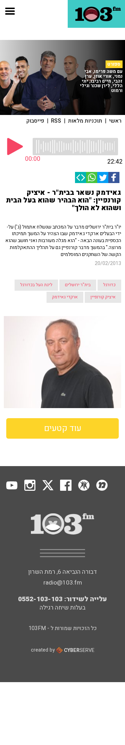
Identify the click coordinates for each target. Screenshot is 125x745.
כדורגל (109, 285)
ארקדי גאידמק (65, 297)
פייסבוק (35, 120)
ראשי (115, 120)
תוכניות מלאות (85, 120)
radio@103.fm (62, 583)
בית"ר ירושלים (78, 285)
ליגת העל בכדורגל (36, 285)
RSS (56, 120)
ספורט (113, 64)
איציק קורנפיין (103, 297)
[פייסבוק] (113, 177)
